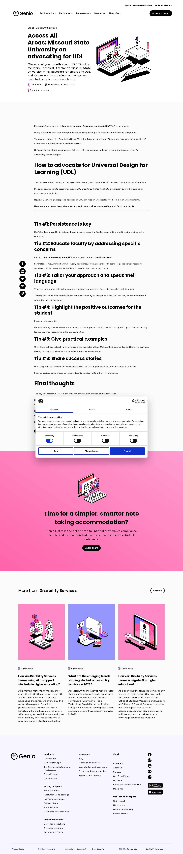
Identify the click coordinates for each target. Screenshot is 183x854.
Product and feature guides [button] (92, 771)
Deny (56, 451)
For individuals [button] (51, 807)
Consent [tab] (54, 409)
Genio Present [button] (51, 774)
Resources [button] (99, 13)
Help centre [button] (119, 805)
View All (157, 590)
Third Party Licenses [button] (128, 849)
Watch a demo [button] (160, 13)
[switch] (77, 441)
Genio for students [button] (53, 828)
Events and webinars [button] (89, 762)
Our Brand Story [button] (121, 776)
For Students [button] (65, 13)
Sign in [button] (127, 5)
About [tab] (129, 409)
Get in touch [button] (119, 801)
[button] (23, 13)
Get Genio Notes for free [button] (56, 811)
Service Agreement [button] (46, 849)
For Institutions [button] (48, 13)
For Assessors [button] (83, 13)
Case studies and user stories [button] (94, 767)
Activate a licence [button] (163, 5)
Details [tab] (92, 409)
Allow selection (91, 451)
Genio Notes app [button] (52, 762)
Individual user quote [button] (54, 799)
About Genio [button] (115, 13)
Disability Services (46, 27)
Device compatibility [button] (123, 809)
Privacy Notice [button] (17, 849)
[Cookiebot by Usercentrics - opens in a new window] (134, 401)
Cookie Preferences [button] (154, 849)
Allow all (127, 451)
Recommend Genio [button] (53, 832)
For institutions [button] (51, 790)
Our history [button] (118, 780)
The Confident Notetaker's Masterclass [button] (57, 768)
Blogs (31, 27)
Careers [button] (117, 772)
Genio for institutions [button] (54, 824)
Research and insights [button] (90, 775)
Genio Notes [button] (50, 758)
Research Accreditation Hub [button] (127, 784)
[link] (22, 264)
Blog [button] (81, 758)
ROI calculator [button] (51, 803)
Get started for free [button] (142, 5)
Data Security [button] (98, 849)
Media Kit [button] (118, 789)
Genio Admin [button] (50, 778)
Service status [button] (120, 813)
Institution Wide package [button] (56, 794)
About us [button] (117, 767)
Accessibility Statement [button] (75, 849)
